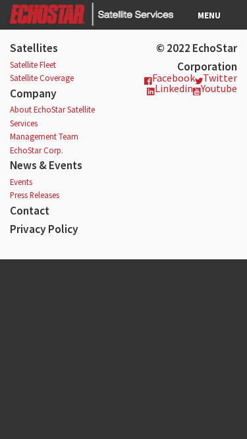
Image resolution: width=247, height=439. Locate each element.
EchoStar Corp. (36, 150)
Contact (29, 210)
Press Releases (34, 195)
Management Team (44, 136)
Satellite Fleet (33, 64)
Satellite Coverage (42, 77)
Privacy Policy (44, 229)
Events (21, 181)
